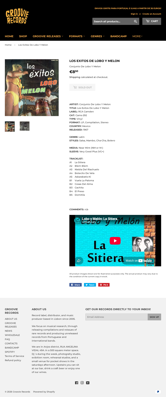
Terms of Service (14, 356)
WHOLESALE (12, 335)
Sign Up (154, 317)
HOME (9, 36)
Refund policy (13, 360)
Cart (154, 21)
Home (8, 45)
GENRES (97, 36)
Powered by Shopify (44, 391)
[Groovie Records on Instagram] (82, 383)
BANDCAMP (118, 36)
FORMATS (76, 36)
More (136, 36)
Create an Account (151, 14)
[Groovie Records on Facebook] (76, 383)
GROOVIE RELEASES (47, 36)
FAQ (7, 339)
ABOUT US (11, 318)
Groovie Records (21, 391)
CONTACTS (11, 343)
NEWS (8, 330)
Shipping (74, 77)
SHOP (23, 36)
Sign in (134, 14)
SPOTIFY (10, 351)
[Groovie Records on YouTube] (87, 383)
